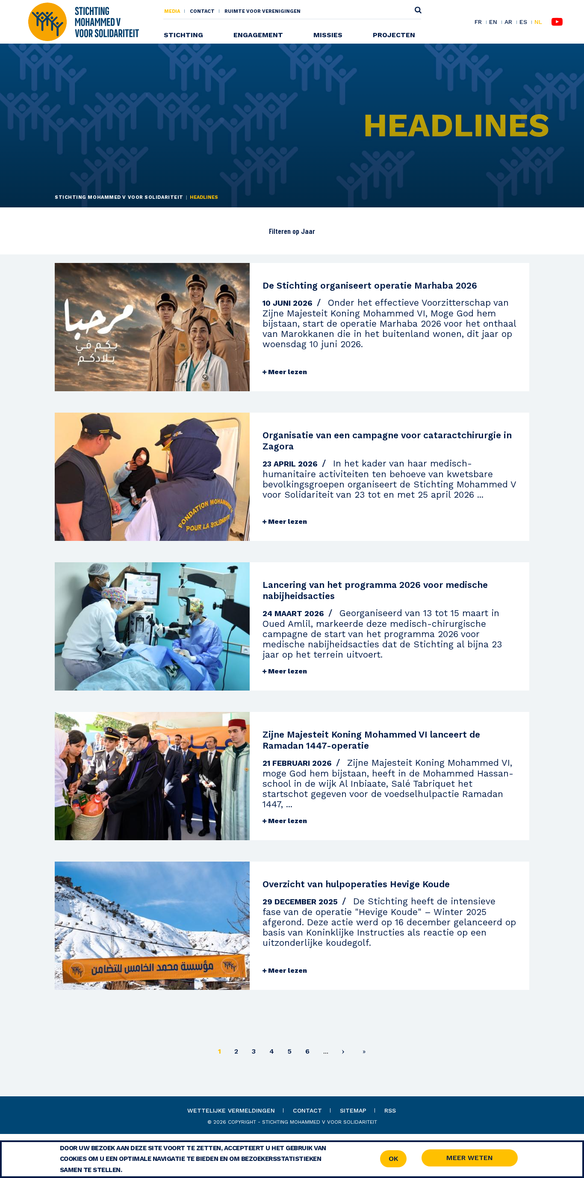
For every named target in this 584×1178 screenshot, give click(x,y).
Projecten (394, 35)
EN (493, 22)
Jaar (307, 231)
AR (508, 22)
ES (523, 22)
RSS (390, 1110)
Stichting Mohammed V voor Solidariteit (119, 197)
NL (538, 22)
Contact (202, 11)
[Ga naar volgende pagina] (343, 1053)
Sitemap (353, 1110)
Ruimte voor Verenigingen (262, 11)
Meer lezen (286, 372)
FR (478, 22)
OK (393, 1158)
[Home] (83, 21)
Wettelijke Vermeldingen (231, 1110)
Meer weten (469, 1158)
